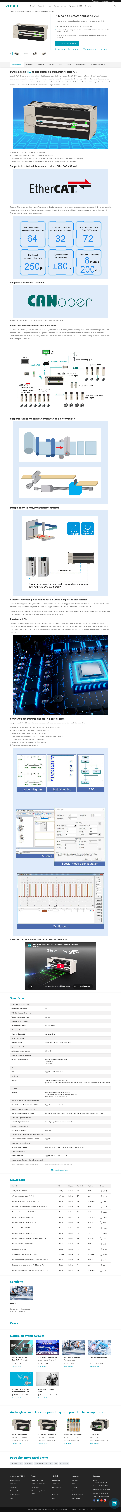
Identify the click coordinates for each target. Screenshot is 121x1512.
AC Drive (14, 1463)
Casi (73, 1483)
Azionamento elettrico (37, 1480)
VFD (21, 1463)
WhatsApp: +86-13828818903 (101, 1489)
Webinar (74, 1487)
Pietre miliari (13, 1483)
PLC (35, 11)
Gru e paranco (56, 1483)
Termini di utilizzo (83, 1509)
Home (11, 11)
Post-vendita (76, 1498)
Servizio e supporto (60, 6)
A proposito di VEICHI (75, 6)
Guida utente (74, 49)
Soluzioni (41, 6)
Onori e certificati (15, 1491)
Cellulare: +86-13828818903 (100, 1486)
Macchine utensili (56, 1487)
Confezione (55, 1494)
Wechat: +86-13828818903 (100, 1493)
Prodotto (16, 11)
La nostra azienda (15, 1480)
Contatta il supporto (91, 49)
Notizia (49, 6)
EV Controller (64, 1463)
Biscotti (93, 1509)
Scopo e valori (14, 1487)
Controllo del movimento (26, 11)
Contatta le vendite (77, 1494)
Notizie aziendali (14, 1494)
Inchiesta (88, 6)
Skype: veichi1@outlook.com (101, 1496)
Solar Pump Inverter (41, 1463)
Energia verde (35, 1487)
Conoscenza (75, 1491)
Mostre (12, 1498)
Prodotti (32, 6)
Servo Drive (28, 1463)
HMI (56, 1463)
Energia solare (56, 1480)
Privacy (74, 1509)
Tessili (53, 1498)
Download (75, 1480)
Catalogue (60, 49)
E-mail (105, 49)
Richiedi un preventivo (67, 43)
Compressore (55, 1491)
